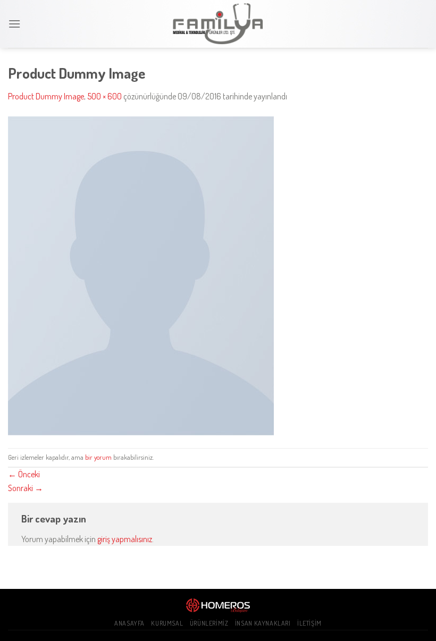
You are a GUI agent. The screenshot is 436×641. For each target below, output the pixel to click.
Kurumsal (167, 623)
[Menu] (14, 24)
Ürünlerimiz (209, 623)
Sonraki (25, 488)
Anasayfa (129, 623)
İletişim (309, 623)
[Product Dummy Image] (141, 274)
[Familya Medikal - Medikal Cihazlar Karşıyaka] (218, 24)
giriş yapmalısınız (124, 539)
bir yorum (98, 457)
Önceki (24, 474)
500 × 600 (104, 96)
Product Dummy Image (46, 96)
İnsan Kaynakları (263, 623)
